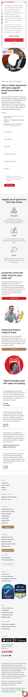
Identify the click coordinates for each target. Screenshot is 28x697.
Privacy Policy (5, 629)
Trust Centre (5, 574)
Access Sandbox (8, 564)
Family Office (5, 520)
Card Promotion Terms (8, 626)
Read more (14, 349)
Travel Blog (5, 518)
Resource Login (6, 499)
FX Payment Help (6, 615)
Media (3, 487)
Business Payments (7, 539)
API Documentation (7, 560)
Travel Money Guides (7, 511)
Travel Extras (5, 516)
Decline (14, 44)
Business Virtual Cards (8, 544)
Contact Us (4, 483)
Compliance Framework (8, 578)
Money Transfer (6, 514)
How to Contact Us (7, 608)
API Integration (6, 557)
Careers (3, 489)
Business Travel (6, 541)
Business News (6, 546)
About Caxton (5, 485)
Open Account (7, 550)
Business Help (5, 617)
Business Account (7, 537)
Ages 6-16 (4, 523)
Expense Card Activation (9, 497)
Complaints (5, 610)
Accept (14, 40)
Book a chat (14, 298)
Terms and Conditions (8, 624)
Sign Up (8, 527)
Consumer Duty (6, 581)
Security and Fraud (7, 576)
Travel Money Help (7, 612)
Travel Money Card (7, 509)
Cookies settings (14, 36)
